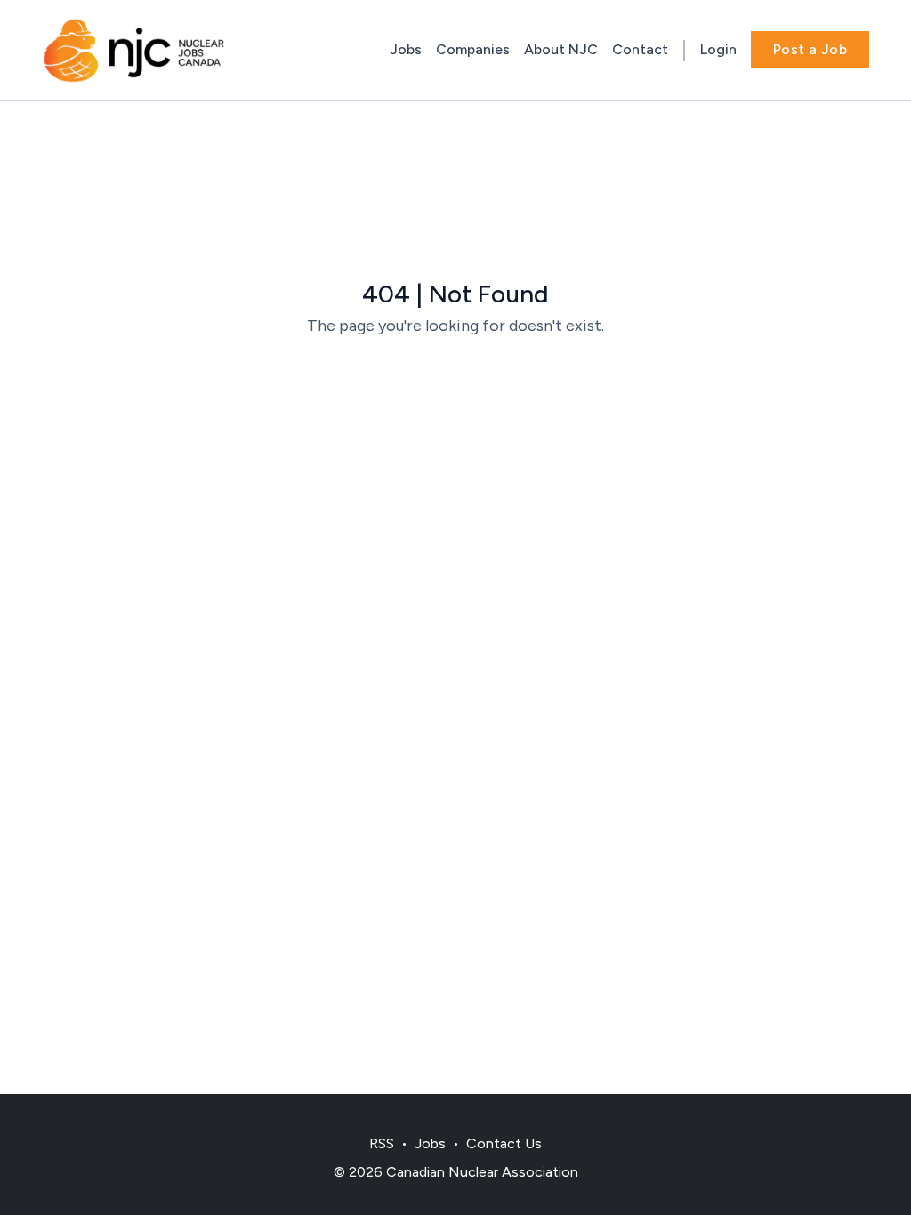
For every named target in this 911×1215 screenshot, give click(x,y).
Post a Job (810, 49)
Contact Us (504, 1143)
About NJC (561, 49)
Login (718, 49)
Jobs (406, 49)
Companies (473, 49)
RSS (381, 1143)
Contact (640, 49)
